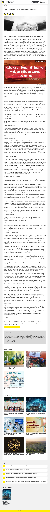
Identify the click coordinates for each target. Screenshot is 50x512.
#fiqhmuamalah (7, 327)
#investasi (14, 327)
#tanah (18, 327)
